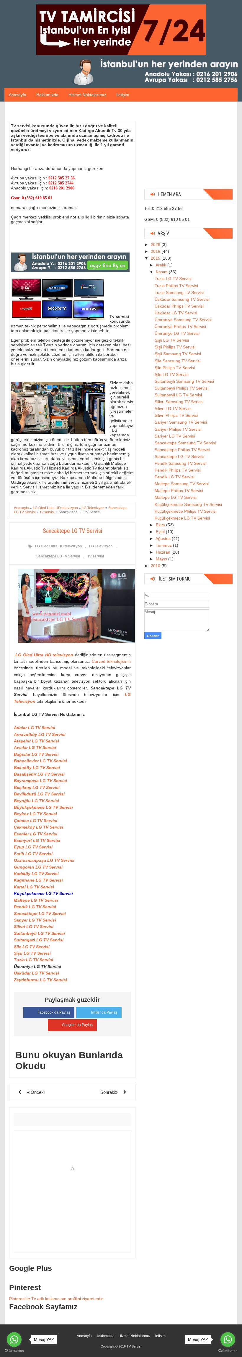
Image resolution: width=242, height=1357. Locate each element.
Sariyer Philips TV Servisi (178, 429)
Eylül (161, 531)
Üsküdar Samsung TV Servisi (182, 299)
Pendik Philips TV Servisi (178, 470)
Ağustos (164, 538)
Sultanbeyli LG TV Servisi (39, 933)
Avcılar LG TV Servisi (35, 747)
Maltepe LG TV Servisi (36, 900)
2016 (156, 251)
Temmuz (164, 545)
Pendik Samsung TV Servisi (180, 463)
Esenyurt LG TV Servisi (37, 840)
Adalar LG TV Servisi (34, 727)
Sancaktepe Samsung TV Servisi (185, 442)
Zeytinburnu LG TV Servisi (40, 979)
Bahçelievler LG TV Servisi (40, 760)
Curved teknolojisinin (111, 661)
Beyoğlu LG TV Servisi (36, 800)
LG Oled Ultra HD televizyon (58, 546)
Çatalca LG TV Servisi (35, 820)
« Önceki (36, 1092)
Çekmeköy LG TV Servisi (38, 827)
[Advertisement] (188, 147)
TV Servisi (134, 1346)
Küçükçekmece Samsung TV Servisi (188, 504)
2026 (156, 244)
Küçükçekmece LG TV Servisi (182, 518)
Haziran (163, 552)
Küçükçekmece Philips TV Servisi (185, 511)
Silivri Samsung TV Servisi (179, 401)
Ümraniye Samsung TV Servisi (183, 319)
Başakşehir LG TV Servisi (39, 774)
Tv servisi (95, 556)
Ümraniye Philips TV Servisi (180, 326)
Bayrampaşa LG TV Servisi (40, 780)
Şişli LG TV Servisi (32, 953)
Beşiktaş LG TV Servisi (37, 787)
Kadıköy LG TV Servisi (36, 873)
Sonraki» (108, 1092)
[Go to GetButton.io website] (14, 1351)
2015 (156, 258)
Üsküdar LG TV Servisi (36, 973)
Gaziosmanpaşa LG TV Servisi (44, 860)
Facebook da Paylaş (53, 1012)
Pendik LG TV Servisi (35, 906)
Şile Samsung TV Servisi (177, 360)
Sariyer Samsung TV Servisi (181, 422)
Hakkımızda (47, 94)
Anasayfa (17, 94)
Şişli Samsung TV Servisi (178, 353)
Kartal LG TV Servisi (34, 887)
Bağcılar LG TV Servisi (36, 754)
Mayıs (162, 559)
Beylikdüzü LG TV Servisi (39, 794)
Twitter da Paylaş (103, 1012)
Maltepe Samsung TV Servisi (182, 483)
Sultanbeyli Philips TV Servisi (181, 388)
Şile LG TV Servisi (32, 946)
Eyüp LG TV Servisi (33, 847)
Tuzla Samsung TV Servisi (179, 292)
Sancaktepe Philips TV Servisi (182, 449)
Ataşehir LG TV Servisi (36, 741)
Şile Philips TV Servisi (175, 367)
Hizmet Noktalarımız (87, 94)
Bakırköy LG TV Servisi (37, 767)
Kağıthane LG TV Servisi (38, 880)
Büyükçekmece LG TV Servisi (43, 807)
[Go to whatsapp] (14, 1339)
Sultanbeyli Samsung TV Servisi (184, 381)
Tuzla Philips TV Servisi (176, 285)
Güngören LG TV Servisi (38, 867)
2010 (156, 565)
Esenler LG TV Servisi (35, 834)
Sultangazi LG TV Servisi (38, 940)
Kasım (162, 271)
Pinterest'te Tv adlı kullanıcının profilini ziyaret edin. (57, 1298)
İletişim (122, 94)
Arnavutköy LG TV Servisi (40, 734)
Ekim (161, 524)
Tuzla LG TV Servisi (33, 959)
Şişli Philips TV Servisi (175, 347)
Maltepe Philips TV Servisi (179, 490)
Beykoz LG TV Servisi (35, 813)
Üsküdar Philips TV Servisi (179, 306)
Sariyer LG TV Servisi (175, 436)
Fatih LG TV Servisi (33, 853)
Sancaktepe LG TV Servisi (58, 556)
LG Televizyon (100, 546)
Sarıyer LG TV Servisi (35, 920)
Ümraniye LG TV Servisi (177, 333)
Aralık (161, 265)
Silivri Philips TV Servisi (176, 415)
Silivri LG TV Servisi (33, 926)
